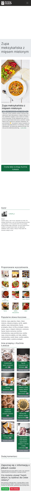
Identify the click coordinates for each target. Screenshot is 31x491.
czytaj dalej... (23, 128)
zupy (27, 111)
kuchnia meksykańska (11, 111)
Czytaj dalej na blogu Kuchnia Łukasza (15, 168)
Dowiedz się (4, 485)
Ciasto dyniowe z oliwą (8, 437)
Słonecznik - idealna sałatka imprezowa (23, 415)
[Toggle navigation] (27, 3)
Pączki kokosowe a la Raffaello (23, 365)
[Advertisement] (15, 23)
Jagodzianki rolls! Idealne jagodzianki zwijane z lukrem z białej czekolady (23, 443)
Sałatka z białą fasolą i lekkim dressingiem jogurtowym (23, 390)
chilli (3, 111)
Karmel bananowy (7, 388)
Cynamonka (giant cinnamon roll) (8, 365)
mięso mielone (21, 111)
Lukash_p (12, 214)
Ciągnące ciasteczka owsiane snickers (7, 412)
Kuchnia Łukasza (7, 370)
